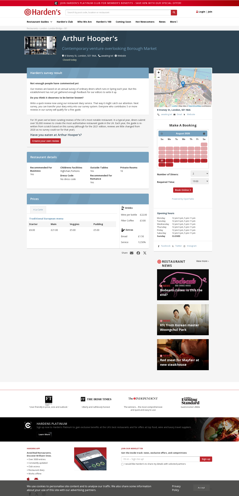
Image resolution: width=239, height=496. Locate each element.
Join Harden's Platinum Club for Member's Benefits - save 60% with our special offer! (120, 3)
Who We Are (84, 21)
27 (191, 160)
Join (210, 11)
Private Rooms (128, 167)
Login (201, 11)
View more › (202, 261)
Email (179, 114)
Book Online (182, 190)
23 (162, 160)
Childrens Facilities (71, 167)
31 (169, 165)
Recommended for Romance (101, 177)
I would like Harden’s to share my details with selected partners (155, 464)
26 (184, 160)
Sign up (206, 459)
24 (169, 160)
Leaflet (174, 106)
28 (197, 160)
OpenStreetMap (194, 106)
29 (204, 160)
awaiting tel (166, 114)
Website (191, 114)
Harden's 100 (103, 21)
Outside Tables (99, 167)
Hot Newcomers (145, 21)
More (173, 21)
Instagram (192, 246)
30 (162, 165)
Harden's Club (65, 21)
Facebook (165, 246)
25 (176, 160)
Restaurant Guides (38, 21)
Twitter (178, 246)
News (162, 21)
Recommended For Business (41, 169)
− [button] (159, 77)
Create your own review (45, 140)
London (43, 28)
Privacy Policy (176, 488)
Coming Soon (123, 21)
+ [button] (159, 72)
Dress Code (66, 175)
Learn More (44, 434)
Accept (201, 487)
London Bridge (55, 28)
